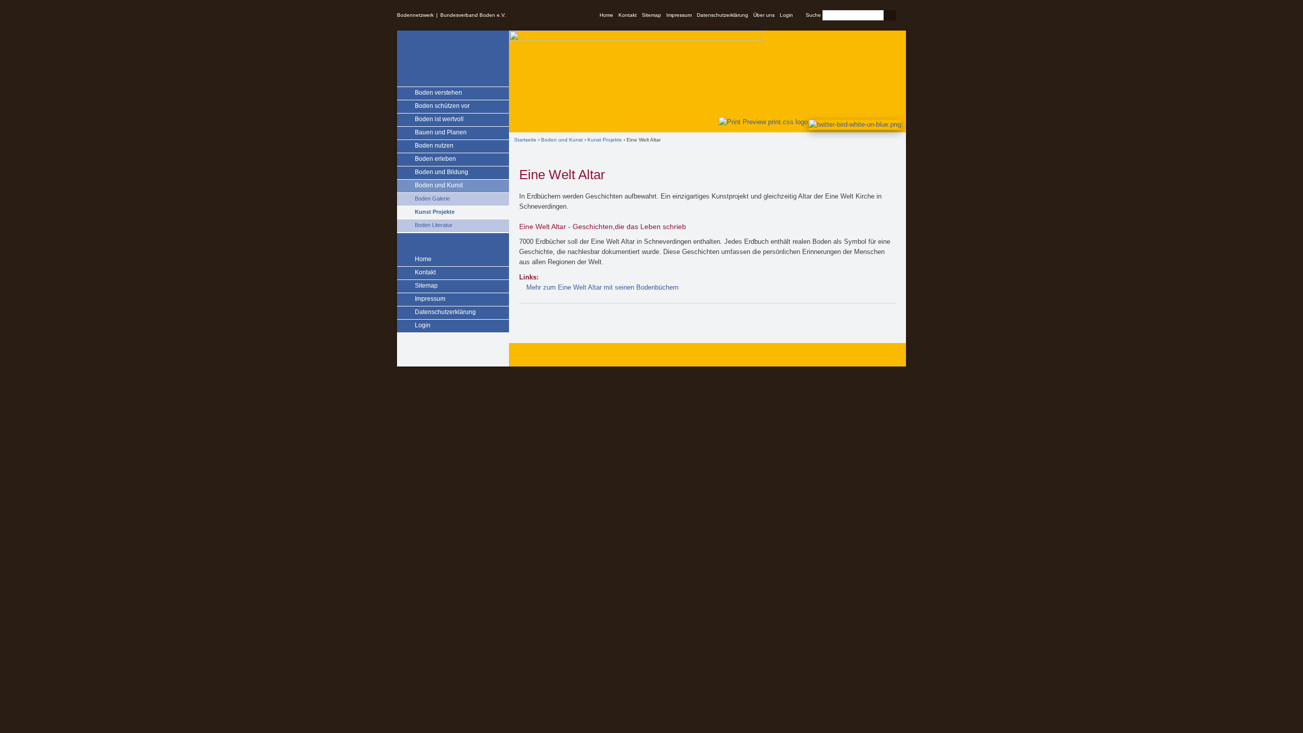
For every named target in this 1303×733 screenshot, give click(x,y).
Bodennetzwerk (415, 15)
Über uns (764, 15)
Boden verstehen (438, 92)
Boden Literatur (433, 225)
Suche (813, 15)
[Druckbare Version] (761, 122)
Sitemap (651, 15)
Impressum (679, 15)
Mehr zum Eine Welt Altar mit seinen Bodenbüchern (602, 287)
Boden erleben (435, 158)
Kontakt (627, 15)
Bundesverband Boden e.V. (473, 15)
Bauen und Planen (441, 132)
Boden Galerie (432, 198)
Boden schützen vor (442, 105)
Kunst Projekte (435, 212)
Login (786, 15)
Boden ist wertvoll (439, 119)
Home (606, 15)
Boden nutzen (434, 145)
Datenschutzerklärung (722, 15)
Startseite (525, 140)
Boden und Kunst (439, 185)
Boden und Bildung (441, 172)
